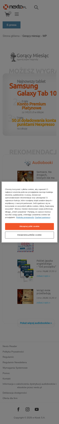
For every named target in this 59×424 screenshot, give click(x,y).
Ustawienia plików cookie (29, 235)
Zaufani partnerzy (42, 217)
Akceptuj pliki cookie (29, 226)
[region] (29, 212)
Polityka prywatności (25, 217)
